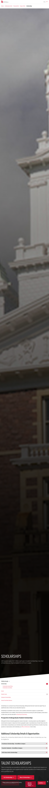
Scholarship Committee (7, 687)
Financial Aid (16, 6)
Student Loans (4, 694)
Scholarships (4, 683)
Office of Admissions (26, 726)
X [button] (47, 781)
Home (2, 6)
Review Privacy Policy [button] (30, 784)
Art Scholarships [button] (8, 777)
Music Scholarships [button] (25, 777)
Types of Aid (22, 6)
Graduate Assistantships (6, 697)
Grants (2, 691)
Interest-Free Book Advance (6, 700)
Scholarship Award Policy (8, 686)
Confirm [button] (41, 783)
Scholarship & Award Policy (21, 714)
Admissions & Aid (8, 6)
